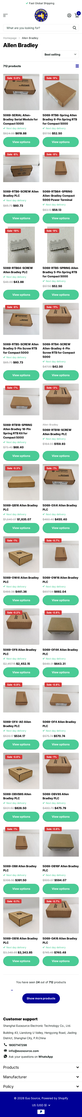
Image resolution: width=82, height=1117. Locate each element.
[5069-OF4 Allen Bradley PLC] (61, 699)
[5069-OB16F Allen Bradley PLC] (61, 843)
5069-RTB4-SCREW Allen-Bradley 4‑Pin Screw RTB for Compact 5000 (59, 350)
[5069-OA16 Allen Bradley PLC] (61, 915)
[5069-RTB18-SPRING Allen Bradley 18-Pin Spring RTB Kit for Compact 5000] (21, 402)
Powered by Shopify (55, 1098)
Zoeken (74, 27)
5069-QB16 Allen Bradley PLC (20, 507)
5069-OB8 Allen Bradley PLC (20, 868)
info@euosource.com (24, 1051)
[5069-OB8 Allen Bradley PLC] (21, 843)
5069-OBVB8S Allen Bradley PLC (17, 796)
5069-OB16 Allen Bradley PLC (20, 940)
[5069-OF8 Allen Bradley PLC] (21, 626)
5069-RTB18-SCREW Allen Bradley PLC (57, 432)
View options (21, 142)
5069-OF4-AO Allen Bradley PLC (17, 724)
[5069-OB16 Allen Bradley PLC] (21, 915)
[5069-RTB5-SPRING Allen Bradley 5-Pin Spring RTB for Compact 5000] (61, 245)
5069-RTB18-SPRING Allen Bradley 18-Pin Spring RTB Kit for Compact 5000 (17, 431)
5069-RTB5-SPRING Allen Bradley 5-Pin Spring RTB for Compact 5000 (60, 272)
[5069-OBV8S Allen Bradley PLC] (61, 771)
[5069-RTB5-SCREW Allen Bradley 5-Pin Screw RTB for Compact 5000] (21, 321)
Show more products (41, 998)
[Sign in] (69, 15)
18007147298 (18, 1045)
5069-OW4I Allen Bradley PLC (21, 579)
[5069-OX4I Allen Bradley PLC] (61, 482)
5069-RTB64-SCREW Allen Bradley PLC (18, 270)
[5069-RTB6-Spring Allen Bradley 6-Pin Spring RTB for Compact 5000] (61, 92)
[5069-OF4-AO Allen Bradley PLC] (21, 699)
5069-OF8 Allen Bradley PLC (19, 652)
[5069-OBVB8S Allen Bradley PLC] (21, 771)
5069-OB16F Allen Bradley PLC (61, 868)
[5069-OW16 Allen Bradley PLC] (61, 554)
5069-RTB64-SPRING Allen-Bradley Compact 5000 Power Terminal (59, 195)
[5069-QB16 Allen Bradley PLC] (21, 482)
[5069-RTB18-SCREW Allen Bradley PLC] (61, 402)
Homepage (10, 38)
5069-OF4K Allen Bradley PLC (60, 652)
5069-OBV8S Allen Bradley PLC (56, 796)
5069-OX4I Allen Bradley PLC (60, 507)
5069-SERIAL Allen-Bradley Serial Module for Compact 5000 (20, 119)
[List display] (77, 66)
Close (41, 1067)
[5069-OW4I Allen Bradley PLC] (21, 554)
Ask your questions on (31, 1056)
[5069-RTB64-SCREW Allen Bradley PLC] (21, 245)
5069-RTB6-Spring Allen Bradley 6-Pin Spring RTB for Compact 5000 (60, 119)
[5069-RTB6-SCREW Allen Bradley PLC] (21, 168)
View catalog (5, 15)
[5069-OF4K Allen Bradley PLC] (61, 626)
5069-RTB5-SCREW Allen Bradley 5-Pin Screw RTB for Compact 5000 (21, 348)
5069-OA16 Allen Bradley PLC (60, 940)
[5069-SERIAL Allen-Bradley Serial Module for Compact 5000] (21, 92)
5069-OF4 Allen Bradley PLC (59, 724)
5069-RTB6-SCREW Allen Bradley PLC (21, 193)
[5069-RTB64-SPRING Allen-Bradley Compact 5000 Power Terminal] (61, 168)
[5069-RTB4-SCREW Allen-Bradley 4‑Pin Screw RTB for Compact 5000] (61, 321)
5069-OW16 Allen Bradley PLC (60, 579)
